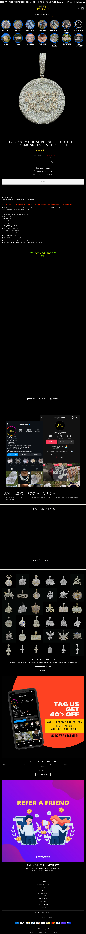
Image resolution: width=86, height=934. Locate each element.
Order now (43, 774)
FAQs (42, 890)
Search (43, 887)
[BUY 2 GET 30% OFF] (43, 615)
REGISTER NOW (43, 875)
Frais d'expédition (33, 157)
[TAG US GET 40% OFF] (43, 717)
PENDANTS (43, 670)
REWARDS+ (43, 882)
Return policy (43, 898)
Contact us (43, 907)
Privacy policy (43, 901)
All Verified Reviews (43, 893)
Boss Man (43, 139)
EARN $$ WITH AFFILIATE (43, 884)
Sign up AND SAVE (42, 913)
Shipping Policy (43, 896)
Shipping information (43, 392)
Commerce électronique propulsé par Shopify (43, 932)
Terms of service (43, 904)
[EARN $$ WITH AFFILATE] (43, 821)
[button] (40, 150)
